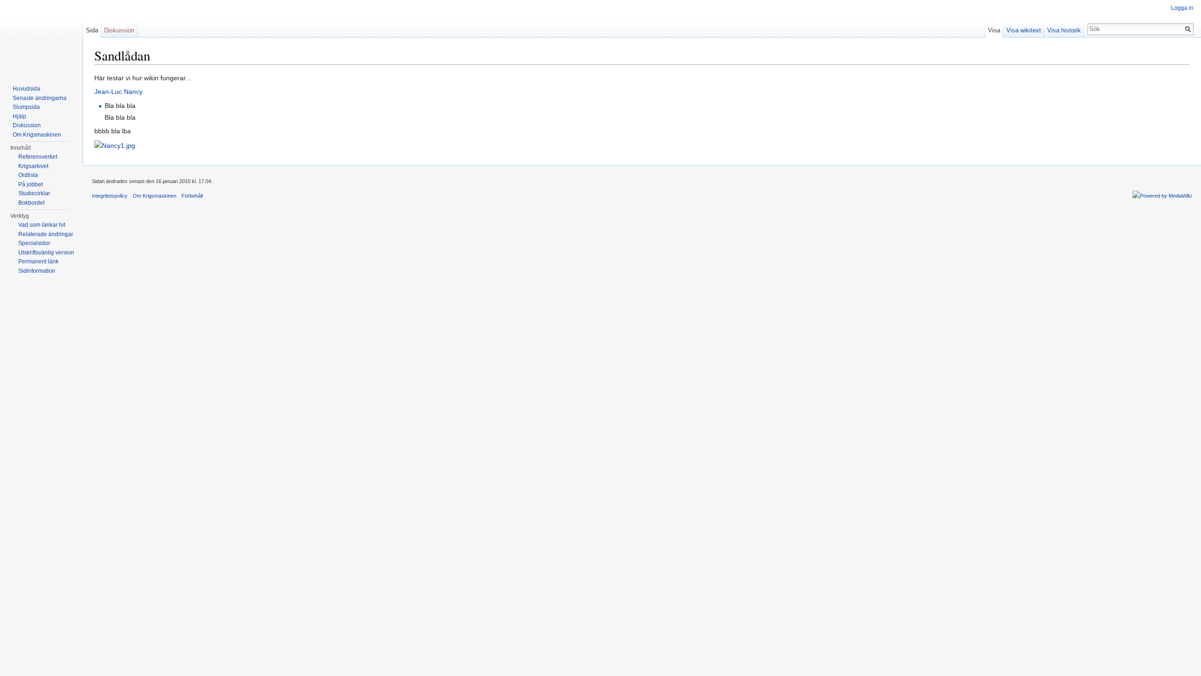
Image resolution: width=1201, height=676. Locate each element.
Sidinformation (36, 271)
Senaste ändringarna (40, 98)
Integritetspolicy (110, 196)
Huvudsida (26, 88)
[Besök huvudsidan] (41, 37)
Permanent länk (38, 261)
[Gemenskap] (114, 145)
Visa (994, 30)
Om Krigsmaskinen (37, 134)
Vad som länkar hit (41, 225)
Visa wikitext (1023, 30)
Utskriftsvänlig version (46, 252)
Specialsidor (34, 243)
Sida (92, 30)
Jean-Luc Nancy (118, 91)
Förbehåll (192, 196)
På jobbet (30, 184)
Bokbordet (31, 203)
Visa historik (1064, 30)
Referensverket (37, 157)
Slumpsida (26, 107)
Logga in (1182, 8)
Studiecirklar (34, 193)
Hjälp (19, 116)
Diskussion (119, 30)
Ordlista (28, 175)
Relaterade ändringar (45, 234)
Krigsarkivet (33, 166)
